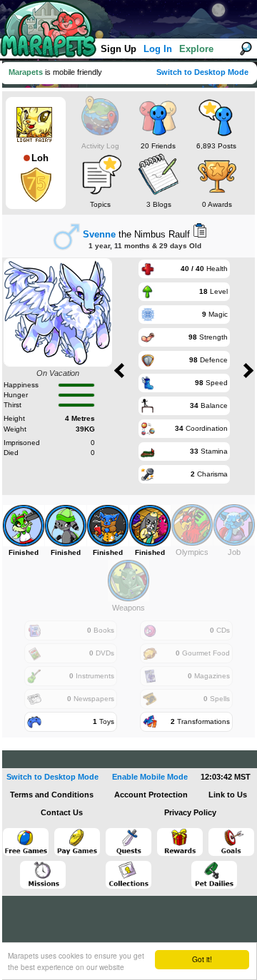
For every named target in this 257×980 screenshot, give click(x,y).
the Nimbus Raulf (136, 234)
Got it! (202, 959)
